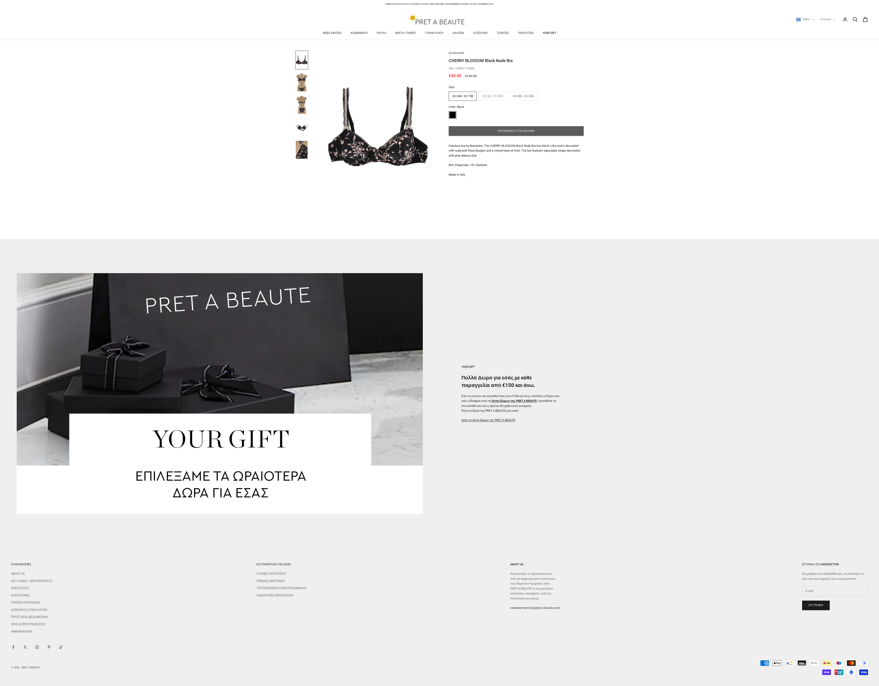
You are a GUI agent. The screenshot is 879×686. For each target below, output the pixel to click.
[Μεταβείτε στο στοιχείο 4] (301, 127)
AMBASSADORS (21, 631)
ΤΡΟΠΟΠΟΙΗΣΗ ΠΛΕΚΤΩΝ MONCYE (281, 588)
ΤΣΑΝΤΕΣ (503, 33)
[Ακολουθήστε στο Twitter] (25, 647)
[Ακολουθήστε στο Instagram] (37, 647)
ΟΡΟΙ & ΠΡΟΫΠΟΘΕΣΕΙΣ (28, 624)
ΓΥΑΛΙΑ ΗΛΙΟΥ (434, 33)
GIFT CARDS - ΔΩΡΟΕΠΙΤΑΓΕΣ (32, 581)
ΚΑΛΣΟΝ (458, 33)
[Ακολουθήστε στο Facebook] (13, 647)
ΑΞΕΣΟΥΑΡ (480, 33)
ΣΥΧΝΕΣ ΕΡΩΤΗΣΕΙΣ (271, 573)
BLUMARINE (456, 53)
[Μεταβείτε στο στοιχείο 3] (301, 104)
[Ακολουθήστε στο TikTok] (61, 647)
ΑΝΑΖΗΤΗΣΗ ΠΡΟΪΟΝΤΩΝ (275, 595)
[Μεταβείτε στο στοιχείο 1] (301, 60)
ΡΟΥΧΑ (381, 33)
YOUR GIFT (549, 33)
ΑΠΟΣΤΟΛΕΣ (20, 588)
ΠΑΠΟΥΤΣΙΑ (526, 33)
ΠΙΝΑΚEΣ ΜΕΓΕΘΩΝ (271, 581)
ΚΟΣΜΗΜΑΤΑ (359, 33)
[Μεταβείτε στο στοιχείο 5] (301, 149)
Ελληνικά (826, 19)
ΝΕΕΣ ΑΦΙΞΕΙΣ (332, 33)
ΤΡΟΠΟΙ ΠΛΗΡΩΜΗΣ (25, 602)
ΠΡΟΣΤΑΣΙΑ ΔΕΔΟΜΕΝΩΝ (29, 617)
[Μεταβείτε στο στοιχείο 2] (301, 82)
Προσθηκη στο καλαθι (516, 130)
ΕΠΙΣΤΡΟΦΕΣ (20, 595)
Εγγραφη (816, 605)
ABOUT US (18, 573)
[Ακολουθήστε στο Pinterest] (49, 647)
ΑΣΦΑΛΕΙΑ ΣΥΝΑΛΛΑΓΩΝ (29, 610)
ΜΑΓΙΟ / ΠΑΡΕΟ (405, 33)
